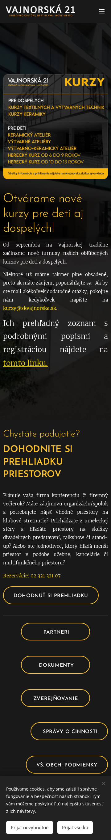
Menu (102, 11)
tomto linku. (25, 363)
